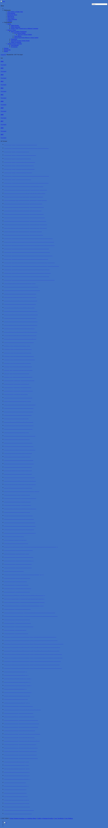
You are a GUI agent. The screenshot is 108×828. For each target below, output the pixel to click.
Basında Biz (7, 50)
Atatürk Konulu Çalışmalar (14, 43)
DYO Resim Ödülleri (20, 33)
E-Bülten (9, 21)
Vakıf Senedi (10, 18)
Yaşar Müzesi (17, 36)
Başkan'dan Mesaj (12, 14)
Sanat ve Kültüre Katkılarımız (19, 31)
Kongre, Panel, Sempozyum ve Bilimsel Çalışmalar (24, 28)
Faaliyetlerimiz (15, 45)
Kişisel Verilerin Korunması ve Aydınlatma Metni (23, 818)
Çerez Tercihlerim (59, 818)
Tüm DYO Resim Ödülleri (25, 34)
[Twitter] (5, 823)
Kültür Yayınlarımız (16, 42)
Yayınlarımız (14, 46)
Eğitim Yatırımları (15, 27)
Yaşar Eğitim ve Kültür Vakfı (15, 11)
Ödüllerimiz (14, 39)
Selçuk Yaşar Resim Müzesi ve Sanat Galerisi (26, 37)
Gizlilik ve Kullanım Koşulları (45, 818)
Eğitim (9, 24)
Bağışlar (6, 48)
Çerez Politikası (68, 818)
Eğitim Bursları (15, 25)
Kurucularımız (11, 13)
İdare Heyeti (10, 16)
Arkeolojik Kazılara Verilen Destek (20, 40)
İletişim (6, 51)
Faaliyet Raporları (12, 19)
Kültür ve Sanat (11, 30)
